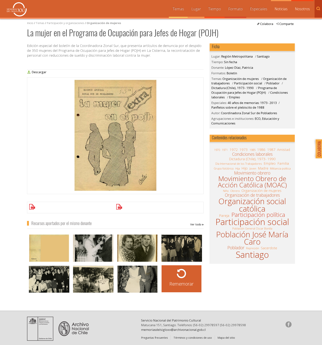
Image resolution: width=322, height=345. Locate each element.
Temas (178, 8)
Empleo (234, 97)
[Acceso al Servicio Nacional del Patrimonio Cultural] (41, 339)
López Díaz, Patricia (197, 224)
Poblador (273, 83)
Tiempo (214, 8)
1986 (261, 149)
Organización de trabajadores (252, 195)
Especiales (258, 8)
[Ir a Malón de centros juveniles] (181, 250)
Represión (252, 248)
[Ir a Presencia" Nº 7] (49, 250)
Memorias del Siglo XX (17, 9)
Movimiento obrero (252, 173)
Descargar (39, 72)
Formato (235, 8)
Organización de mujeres (104, 23)
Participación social (248, 83)
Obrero (235, 191)
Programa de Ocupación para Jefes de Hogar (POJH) (244, 90)
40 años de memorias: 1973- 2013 (252, 103)
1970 (217, 150)
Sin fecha (230, 62)
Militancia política (280, 168)
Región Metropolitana (237, 56)
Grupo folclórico (224, 168)
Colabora (266, 24)
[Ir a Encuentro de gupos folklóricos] (93, 281)
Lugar (196, 8)
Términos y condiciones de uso (192, 337)
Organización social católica (252, 205)
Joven (253, 168)
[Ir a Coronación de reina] (137, 281)
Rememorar (181, 284)
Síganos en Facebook (288, 324)
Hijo (245, 168)
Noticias (281, 8)
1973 (243, 149)
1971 (225, 150)
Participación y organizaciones (65, 23)
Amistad (283, 149)
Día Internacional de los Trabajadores (238, 163)
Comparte (286, 24)
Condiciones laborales (252, 154)
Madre (263, 168)
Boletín (232, 73)
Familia (283, 163)
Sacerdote (269, 248)
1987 (271, 149)
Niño (226, 191)
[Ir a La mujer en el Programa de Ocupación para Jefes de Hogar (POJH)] (115, 207)
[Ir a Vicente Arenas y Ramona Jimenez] (137, 250)
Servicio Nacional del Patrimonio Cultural (171, 320)
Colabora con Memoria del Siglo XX (318, 148)
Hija (237, 168)
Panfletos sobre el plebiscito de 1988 (237, 107)
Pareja (224, 215)
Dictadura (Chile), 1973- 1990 (233, 88)
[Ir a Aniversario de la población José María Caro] (93, 250)
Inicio (30, 23)
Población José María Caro (252, 238)
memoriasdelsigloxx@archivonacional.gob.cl (173, 329)
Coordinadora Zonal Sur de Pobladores (249, 113)
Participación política (258, 215)
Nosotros (302, 8)
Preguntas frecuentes (154, 337)
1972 (234, 149)
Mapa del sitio (226, 337)
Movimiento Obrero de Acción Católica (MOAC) (252, 181)
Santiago (263, 56)
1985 (252, 150)
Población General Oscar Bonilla (252, 228)
